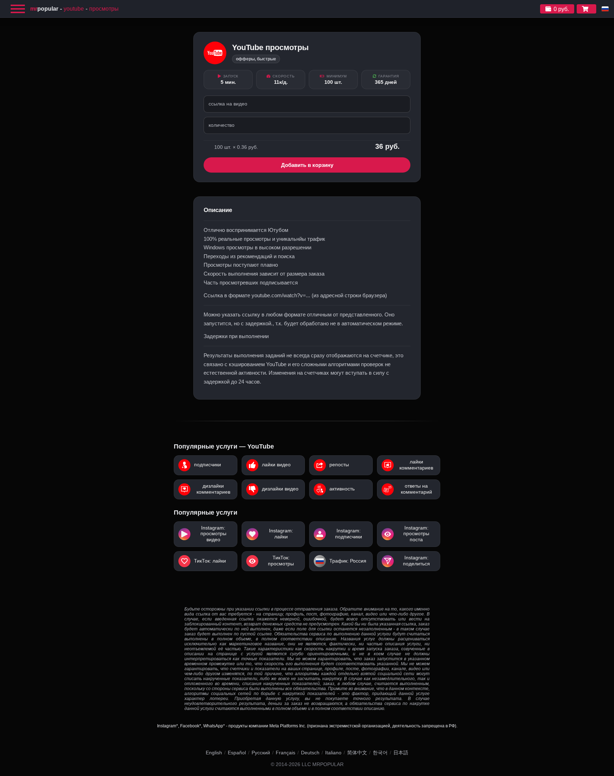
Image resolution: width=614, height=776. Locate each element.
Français (285, 752)
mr (44, 9)
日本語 (400, 752)
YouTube (74, 9)
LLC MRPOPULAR (323, 764)
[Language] (605, 8)
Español (237, 752)
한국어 (380, 752)
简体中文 (357, 752)
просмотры (104, 9)
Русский (261, 752)
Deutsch (310, 752)
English (214, 752)
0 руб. (561, 9)
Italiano (333, 752)
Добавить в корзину (307, 165)
